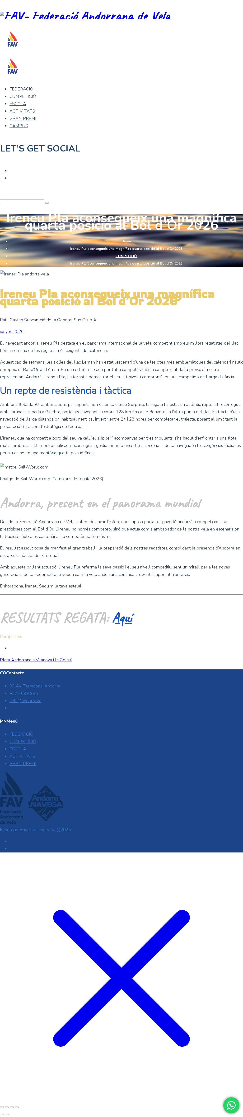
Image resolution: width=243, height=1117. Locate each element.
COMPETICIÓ (22, 96)
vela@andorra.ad (25, 701)
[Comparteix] (12, 1107)
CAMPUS (18, 126)
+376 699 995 (23, 693)
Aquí (122, 617)
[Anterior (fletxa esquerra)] (2, 1114)
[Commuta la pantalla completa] (7, 1107)
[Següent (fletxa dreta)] (7, 1114)
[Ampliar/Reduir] (2, 1107)
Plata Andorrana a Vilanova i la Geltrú (36, 660)
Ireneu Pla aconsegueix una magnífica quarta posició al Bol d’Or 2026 (126, 248)
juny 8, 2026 (12, 331)
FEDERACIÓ (21, 89)
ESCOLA (17, 104)
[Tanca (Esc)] (17, 1107)
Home (126, 241)
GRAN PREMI (22, 118)
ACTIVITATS (22, 111)
